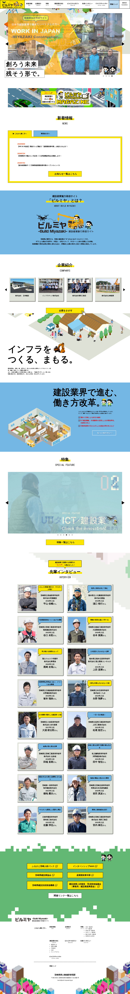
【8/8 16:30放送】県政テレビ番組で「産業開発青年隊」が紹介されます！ (42, 146)
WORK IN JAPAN (90, 936)
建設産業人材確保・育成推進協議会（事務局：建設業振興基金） (85, 885)
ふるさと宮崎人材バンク (43, 866)
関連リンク (114, 4)
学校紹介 (53, 948)
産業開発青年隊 (84, 875)
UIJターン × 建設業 (90, 932)
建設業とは (54, 944)
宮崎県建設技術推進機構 (43, 885)
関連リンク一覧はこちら (66, 895)
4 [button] (112, 76)
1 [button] (103, 76)
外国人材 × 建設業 (90, 930)
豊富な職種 (54, 946)
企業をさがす (66, 310)
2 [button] (106, 76)
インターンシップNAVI (83, 866)
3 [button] (109, 76)
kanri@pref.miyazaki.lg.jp (65, 980)
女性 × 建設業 (89, 927)
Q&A (52, 950)
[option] (65, 44)
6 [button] (72, 535)
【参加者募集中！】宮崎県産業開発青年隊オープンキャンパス (38, 165)
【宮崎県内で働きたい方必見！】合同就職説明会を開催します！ (39, 156)
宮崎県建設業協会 (43, 875)
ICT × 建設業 (89, 928)
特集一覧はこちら (66, 542)
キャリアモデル (55, 952)
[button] (6, 289)
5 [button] (69, 535)
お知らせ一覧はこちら (66, 174)
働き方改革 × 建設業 (91, 934)
